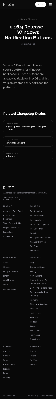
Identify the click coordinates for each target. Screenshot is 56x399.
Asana (5, 263)
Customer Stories (37, 267)
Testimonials (35, 313)
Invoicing (34, 233)
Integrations (8, 232)
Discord (33, 351)
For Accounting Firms (39, 224)
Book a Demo (9, 364)
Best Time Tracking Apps (41, 288)
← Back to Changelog (28, 19)
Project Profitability (11, 228)
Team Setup (35, 335)
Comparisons (36, 276)
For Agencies (36, 211)
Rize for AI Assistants (39, 304)
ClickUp (6, 267)
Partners (6, 369)
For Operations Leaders (40, 237)
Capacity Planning (38, 242)
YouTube (34, 360)
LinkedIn (34, 364)
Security (6, 378)
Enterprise (34, 251)
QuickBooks (8, 280)
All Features (8, 236)
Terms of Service (47, 396)
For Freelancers (37, 216)
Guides (33, 326)
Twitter (33, 356)
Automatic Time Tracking (14, 211)
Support (6, 360)
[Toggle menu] (50, 4)
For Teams (34, 246)
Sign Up (40, 4)
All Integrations (9, 289)
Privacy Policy (33, 396)
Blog (32, 263)
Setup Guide (35, 330)
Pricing (33, 271)
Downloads (35, 339)
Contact (6, 356)
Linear (6, 276)
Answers (34, 300)
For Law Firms (36, 229)
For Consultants (37, 220)
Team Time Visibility (12, 223)
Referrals (34, 317)
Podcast (33, 322)
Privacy (6, 373)
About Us (7, 351)
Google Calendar (10, 271)
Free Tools (34, 309)
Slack (5, 285)
